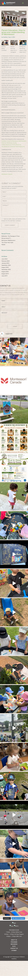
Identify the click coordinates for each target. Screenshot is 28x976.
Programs (14, 942)
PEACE (3, 244)
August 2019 (5, 273)
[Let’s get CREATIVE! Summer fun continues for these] (14, 757)
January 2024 (5, 263)
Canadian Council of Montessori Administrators (14, 141)
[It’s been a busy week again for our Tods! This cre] (14, 352)
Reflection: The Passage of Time (11, 236)
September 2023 (6, 265)
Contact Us (14, 948)
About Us (14, 940)
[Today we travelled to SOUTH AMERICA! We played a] (14, 409)
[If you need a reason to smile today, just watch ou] (14, 844)
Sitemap (14, 950)
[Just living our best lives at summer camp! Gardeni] (14, 670)
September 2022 (6, 269)
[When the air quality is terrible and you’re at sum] (14, 902)
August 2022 (5, 271)
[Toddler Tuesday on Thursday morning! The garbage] (14, 728)
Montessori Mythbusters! (8, 240)
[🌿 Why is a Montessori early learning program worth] (14, 438)
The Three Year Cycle (7, 242)
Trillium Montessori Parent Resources (11, 144)
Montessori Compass (7, 174)
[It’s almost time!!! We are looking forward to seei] (14, 467)
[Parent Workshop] (14, 43)
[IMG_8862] (5, 43)
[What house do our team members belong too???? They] (14, 554)
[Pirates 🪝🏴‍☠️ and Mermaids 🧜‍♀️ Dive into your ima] (14, 525)
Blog (14, 946)
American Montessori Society (9, 143)
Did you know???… (6, 238)
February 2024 (5, 261)
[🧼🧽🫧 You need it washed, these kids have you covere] (14, 699)
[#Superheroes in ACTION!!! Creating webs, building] (14, 786)
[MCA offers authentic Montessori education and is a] (14, 381)
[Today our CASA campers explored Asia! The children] (14, 496)
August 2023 (5, 267)
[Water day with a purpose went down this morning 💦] (14, 583)
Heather (5, 37)
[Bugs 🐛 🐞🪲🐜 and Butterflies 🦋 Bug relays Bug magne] (14, 641)
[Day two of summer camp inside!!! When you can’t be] (14, 873)
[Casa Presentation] (22, 43)
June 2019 (4, 276)
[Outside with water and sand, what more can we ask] (14, 612)
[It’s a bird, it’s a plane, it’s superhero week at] (14, 815)
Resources (14, 944)
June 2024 (4, 259)
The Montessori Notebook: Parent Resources (13, 146)
